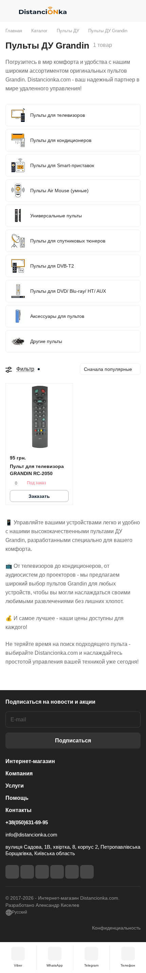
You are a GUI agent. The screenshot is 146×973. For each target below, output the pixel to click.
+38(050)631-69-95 (26, 822)
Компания (19, 773)
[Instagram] (27, 872)
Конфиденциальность (116, 928)
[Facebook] (12, 872)
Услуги (14, 786)
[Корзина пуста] (135, 10)
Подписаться (73, 740)
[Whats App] (87, 872)
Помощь (17, 798)
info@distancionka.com (31, 834)
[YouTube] (57, 872)
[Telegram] (42, 872)
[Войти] (122, 10)
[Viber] (72, 872)
